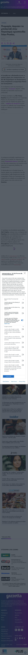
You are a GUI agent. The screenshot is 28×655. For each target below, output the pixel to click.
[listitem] (14, 299)
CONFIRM (8, 376)
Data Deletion (6, 381)
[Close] (25, 273)
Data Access (14, 381)
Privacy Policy (22, 381)
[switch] (22, 303)
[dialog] (14, 327)
